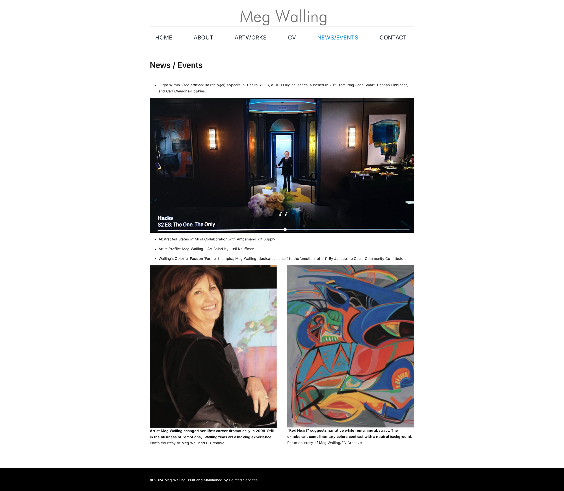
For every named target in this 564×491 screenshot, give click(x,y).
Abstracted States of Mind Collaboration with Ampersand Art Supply (217, 239)
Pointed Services (243, 480)
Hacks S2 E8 (258, 85)
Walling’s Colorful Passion (181, 258)
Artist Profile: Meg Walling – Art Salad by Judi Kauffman (206, 249)
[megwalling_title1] (282, 9)
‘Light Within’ (170, 85)
